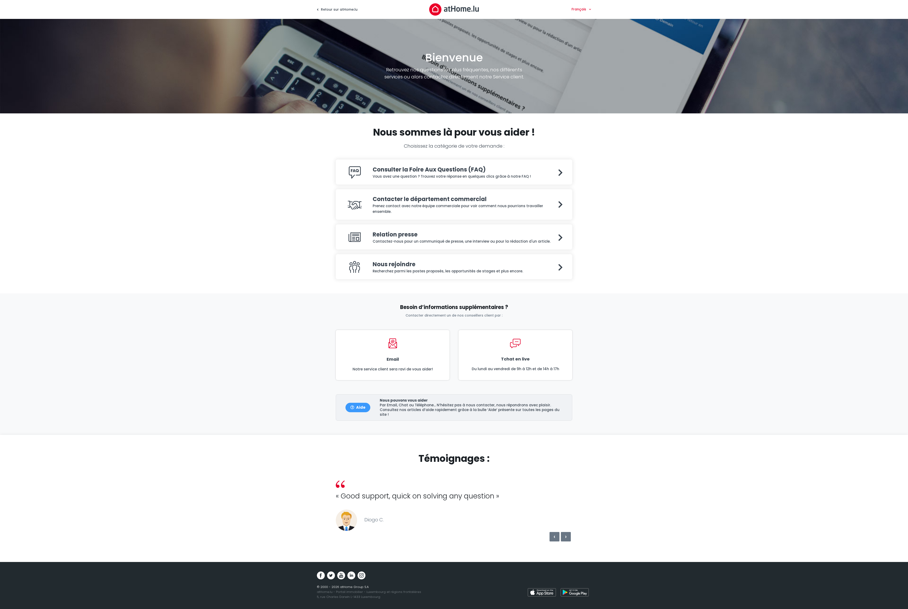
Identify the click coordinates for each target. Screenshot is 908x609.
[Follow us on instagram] (362, 575)
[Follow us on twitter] (331, 575)
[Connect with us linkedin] (351, 575)
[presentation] (554, 536)
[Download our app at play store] (574, 593)
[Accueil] (454, 9)
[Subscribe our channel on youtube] (341, 575)
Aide (360, 407)
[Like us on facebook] (321, 575)
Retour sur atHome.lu (339, 9)
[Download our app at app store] (541, 593)
